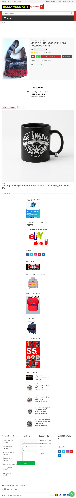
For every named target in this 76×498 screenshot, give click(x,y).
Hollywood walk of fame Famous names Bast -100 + (41, 378)
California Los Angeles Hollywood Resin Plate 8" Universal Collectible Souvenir (42, 399)
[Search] (72, 13)
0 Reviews (20, 107)
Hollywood (43, 61)
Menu (9, 18)
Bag (38, 61)
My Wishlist (34, 7)
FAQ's (41, 450)
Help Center (62, 1)
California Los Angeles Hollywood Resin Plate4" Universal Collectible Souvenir (42, 410)
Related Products (9, 107)
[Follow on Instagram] (35, 254)
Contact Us (43, 454)
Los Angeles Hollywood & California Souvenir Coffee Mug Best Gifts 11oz (35, 186)
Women (48, 61)
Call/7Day (70, 1)
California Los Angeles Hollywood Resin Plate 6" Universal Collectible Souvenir (42, 387)
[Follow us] (31, 254)
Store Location (51, 1)
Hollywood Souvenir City (10, 495)
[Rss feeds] (43, 254)
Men (17, 485)
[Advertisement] (38, 30)
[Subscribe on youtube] (39, 254)
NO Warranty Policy (46, 440)
